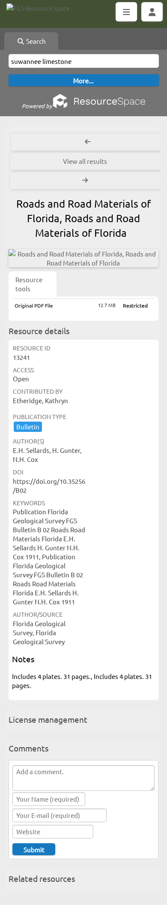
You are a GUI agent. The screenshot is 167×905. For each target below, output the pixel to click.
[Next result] (85, 180)
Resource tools (28, 284)
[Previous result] (87, 142)
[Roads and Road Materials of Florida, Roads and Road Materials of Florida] (83, 258)
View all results (85, 161)
